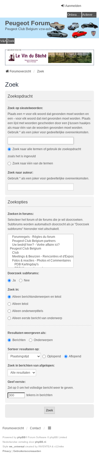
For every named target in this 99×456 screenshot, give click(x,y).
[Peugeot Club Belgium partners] (40, 241)
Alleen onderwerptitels (27, 311)
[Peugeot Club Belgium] (40, 249)
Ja (14, 280)
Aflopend (74, 356)
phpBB (21, 437)
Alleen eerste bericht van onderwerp (37, 318)
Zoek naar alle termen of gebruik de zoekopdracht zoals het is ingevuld (44, 152)
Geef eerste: (17, 382)
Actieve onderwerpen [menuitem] (89, 15)
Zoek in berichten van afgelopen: (31, 365)
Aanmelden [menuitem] (73, 6)
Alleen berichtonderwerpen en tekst (36, 296)
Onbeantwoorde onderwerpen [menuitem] (74, 15)
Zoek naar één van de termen (32, 163)
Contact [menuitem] (35, 428)
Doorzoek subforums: (23, 273)
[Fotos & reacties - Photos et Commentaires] (40, 261)
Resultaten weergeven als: (27, 333)
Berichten (19, 340)
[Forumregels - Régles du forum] (40, 237)
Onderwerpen (43, 340)
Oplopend (53, 356)
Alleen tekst (20, 304)
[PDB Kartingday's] (40, 264)
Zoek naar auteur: (20, 172)
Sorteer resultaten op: (23, 349)
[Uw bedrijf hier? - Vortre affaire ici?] (40, 245)
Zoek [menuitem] (10, 41)
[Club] (40, 253)
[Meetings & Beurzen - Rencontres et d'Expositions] (40, 256)
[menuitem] (7, 451)
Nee (26, 280)
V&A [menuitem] (3, 41)
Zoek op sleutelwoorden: (25, 108)
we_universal (16, 446)
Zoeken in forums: (21, 214)
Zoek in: (13, 289)
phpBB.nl (40, 441)
